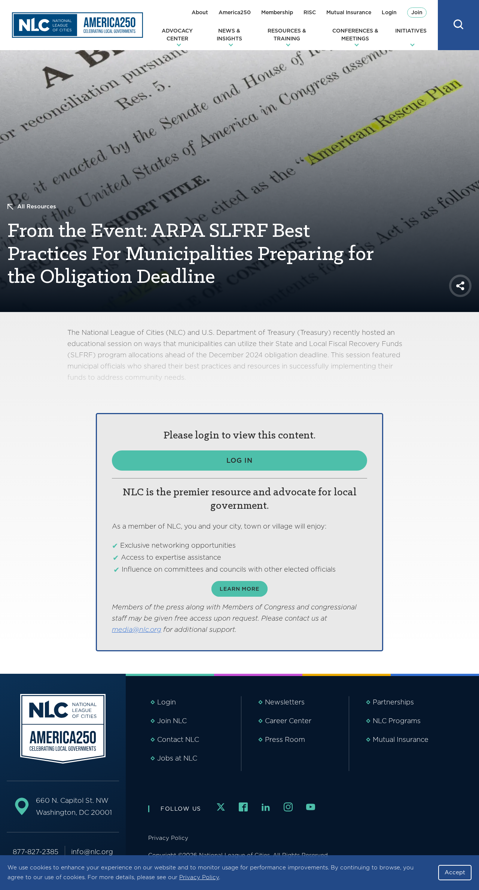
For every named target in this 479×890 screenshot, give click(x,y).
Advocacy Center (177, 35)
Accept (455, 872)
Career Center (288, 721)
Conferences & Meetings (355, 35)
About (200, 12)
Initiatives (411, 31)
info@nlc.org (92, 852)
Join (416, 12)
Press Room (285, 739)
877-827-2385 (35, 852)
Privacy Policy (199, 877)
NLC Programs (397, 721)
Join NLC (172, 721)
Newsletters (285, 702)
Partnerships (393, 702)
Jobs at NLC (177, 758)
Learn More (239, 589)
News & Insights (229, 35)
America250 (235, 12)
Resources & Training (287, 35)
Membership (277, 12)
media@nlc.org (136, 629)
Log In (239, 460)
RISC (309, 12)
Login (389, 12)
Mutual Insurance (348, 12)
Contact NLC (178, 739)
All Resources (36, 206)
